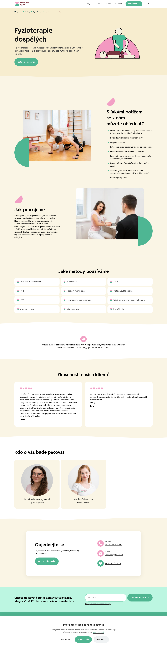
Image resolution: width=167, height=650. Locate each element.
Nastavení (65, 639)
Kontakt (118, 4)
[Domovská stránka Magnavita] (47, 4)
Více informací (98, 632)
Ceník (99, 4)
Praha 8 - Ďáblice (113, 563)
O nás (108, 4)
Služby (87, 4)
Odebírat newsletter (140, 597)
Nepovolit (101, 639)
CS (149, 4)
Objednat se (134, 4)
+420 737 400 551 (113, 544)
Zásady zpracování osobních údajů (98, 604)
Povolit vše (83, 639)
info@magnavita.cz (114, 554)
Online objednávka (26, 62)
